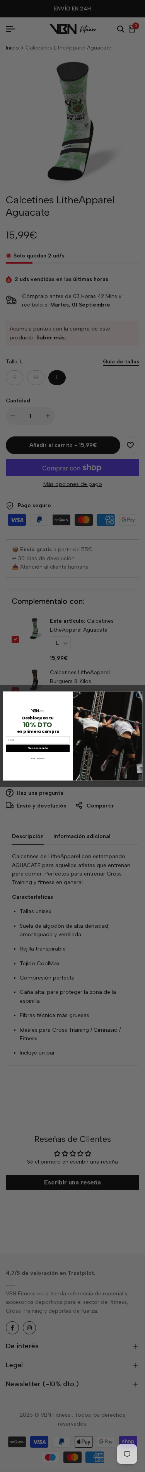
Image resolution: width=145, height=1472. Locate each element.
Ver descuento (37, 748)
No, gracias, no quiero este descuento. (38, 758)
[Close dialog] (138, 695)
